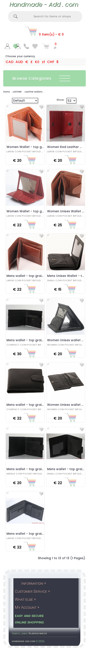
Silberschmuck (38, 633)
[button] (43, 78)
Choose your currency (20, 56)
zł (43, 61)
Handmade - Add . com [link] (43, 4)
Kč (37, 61)
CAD (9, 61)
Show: (57, 100)
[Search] (15, 16)
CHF (50, 61)
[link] (7, 47)
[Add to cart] (29, 160)
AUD (19, 61)
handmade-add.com (23, 641)
